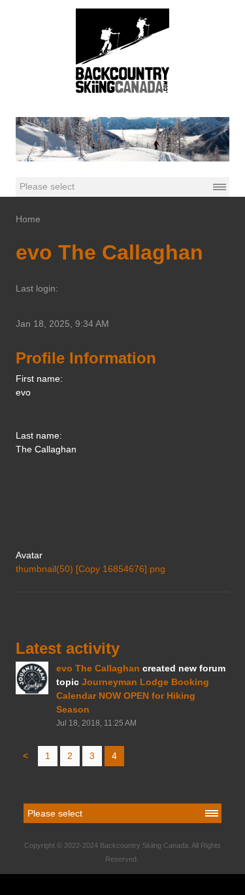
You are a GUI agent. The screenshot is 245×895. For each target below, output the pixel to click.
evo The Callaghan (98, 668)
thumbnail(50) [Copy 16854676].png (90, 569)
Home (28, 219)
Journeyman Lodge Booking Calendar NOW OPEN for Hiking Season (132, 696)
